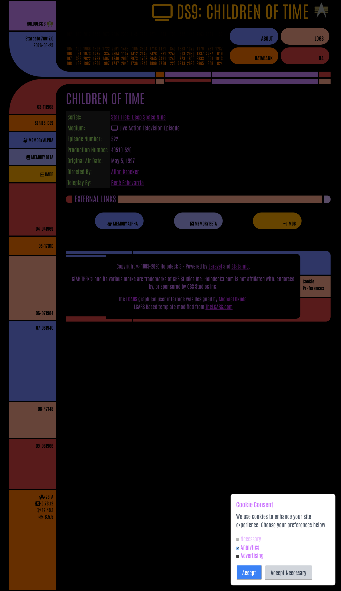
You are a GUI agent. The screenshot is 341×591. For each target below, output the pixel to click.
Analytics (250, 546)
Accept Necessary (288, 572)
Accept (249, 572)
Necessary (251, 538)
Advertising (252, 555)
